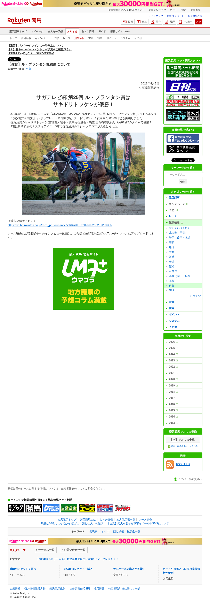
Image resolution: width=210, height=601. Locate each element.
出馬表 (93, 531)
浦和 (171, 242)
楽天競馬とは (195, 16)
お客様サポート (175, 16)
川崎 (171, 256)
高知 (171, 280)
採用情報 (99, 588)
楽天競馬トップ (18, 31)
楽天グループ (155, 9)
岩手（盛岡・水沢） (181, 237)
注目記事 (26, 38)
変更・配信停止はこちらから (184, 446)
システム (125, 38)
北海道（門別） (178, 232)
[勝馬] (33, 508)
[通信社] (69, 508)
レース (66, 38)
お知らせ (72, 31)
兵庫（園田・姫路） (181, 276)
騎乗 (99, 38)
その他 (138, 38)
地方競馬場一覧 (125, 519)
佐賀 (29, 68)
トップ (13, 38)
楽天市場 (195, 9)
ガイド (102, 31)
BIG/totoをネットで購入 (78, 568)
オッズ (105, 531)
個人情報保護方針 (35, 588)
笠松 (171, 266)
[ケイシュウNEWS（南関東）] (51, 508)
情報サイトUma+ (120, 31)
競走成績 (118, 531)
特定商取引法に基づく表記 (124, 588)
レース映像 (145, 519)
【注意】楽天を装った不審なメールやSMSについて (138, 523)
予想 (56, 38)
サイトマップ (155, 16)
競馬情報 (79, 38)
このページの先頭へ (190, 479)
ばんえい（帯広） (179, 228)
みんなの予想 (55, 31)
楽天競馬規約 (57, 588)
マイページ (37, 31)
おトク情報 (88, 31)
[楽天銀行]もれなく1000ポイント (126, 9)
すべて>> (195, 295)
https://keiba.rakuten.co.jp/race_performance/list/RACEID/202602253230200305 (60, 225)
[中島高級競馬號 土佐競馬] (105, 508)
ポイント (111, 38)
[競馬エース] (87, 508)
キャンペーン (42, 38)
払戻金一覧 (133, 531)
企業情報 (15, 588)
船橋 (171, 247)
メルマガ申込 (187, 439)
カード (173, 9)
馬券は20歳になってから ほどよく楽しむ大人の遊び (72, 523)
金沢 (171, 261)
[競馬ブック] (16, 508)
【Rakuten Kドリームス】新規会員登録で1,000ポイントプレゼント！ (77, 559)
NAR (172, 290)
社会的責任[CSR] (79, 588)
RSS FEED (183, 464)
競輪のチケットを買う (23, 568)
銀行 (183, 9)
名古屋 (173, 271)
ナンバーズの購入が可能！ (129, 568)
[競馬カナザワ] (123, 508)
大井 (171, 252)
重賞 (90, 38)
